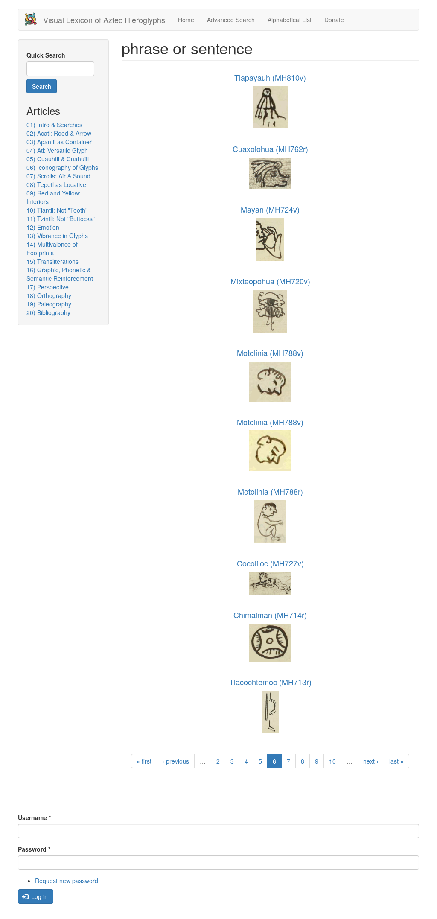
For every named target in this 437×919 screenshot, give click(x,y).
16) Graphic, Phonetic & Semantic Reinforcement (59, 274)
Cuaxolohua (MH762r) (270, 148)
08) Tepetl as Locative (56, 184)
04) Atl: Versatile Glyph (57, 150)
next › (371, 761)
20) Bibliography (48, 312)
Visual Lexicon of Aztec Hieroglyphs (104, 19)
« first (144, 761)
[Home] (34, 19)
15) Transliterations (52, 261)
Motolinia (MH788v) (270, 352)
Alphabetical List (290, 19)
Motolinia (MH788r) (270, 491)
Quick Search (45, 55)
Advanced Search (231, 19)
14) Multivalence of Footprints (52, 248)
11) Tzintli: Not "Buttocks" (60, 218)
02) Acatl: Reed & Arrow (58, 133)
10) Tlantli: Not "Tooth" (56, 210)
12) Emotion (42, 227)
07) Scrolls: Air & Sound (58, 176)
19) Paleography (48, 304)
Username (34, 817)
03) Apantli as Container (59, 141)
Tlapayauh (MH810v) (270, 77)
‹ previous (175, 761)
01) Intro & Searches (54, 124)
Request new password (66, 880)
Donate (334, 19)
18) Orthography (48, 295)
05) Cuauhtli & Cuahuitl (57, 159)
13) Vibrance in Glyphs (57, 235)
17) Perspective (47, 287)
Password (34, 849)
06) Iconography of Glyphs (62, 167)
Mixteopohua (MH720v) (270, 280)
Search (41, 86)
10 (332, 761)
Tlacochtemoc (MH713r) (270, 681)
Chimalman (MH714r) (270, 614)
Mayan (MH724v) (270, 209)
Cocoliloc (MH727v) (270, 563)
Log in (38, 896)
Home (186, 19)
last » (396, 761)
